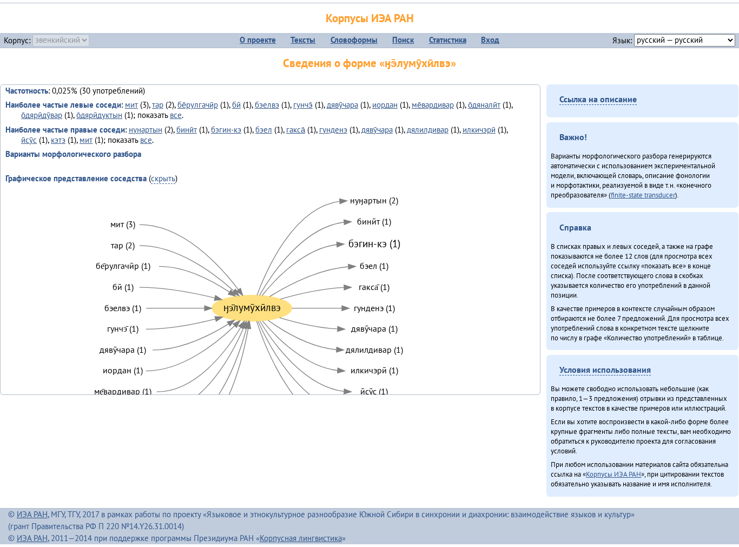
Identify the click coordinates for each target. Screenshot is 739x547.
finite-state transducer (643, 195)
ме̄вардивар (433, 105)
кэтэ (58, 140)
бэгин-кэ (226, 129)
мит (131, 105)
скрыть (163, 178)
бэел (263, 129)
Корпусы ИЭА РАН (370, 18)
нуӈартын (145, 129)
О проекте (258, 40)
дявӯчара (342, 105)
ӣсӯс (29, 140)
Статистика (447, 40)
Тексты (303, 40)
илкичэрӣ (479, 129)
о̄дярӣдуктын (99, 115)
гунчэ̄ (303, 105)
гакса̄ (295, 129)
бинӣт (186, 129)
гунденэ (333, 129)
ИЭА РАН (32, 514)
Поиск (403, 40)
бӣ (236, 105)
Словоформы (354, 40)
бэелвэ (267, 105)
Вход (490, 40)
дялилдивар (427, 129)
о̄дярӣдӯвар (41, 115)
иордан (385, 105)
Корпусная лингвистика (301, 538)
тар (157, 105)
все (176, 115)
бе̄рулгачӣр (197, 105)
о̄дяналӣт (484, 105)
